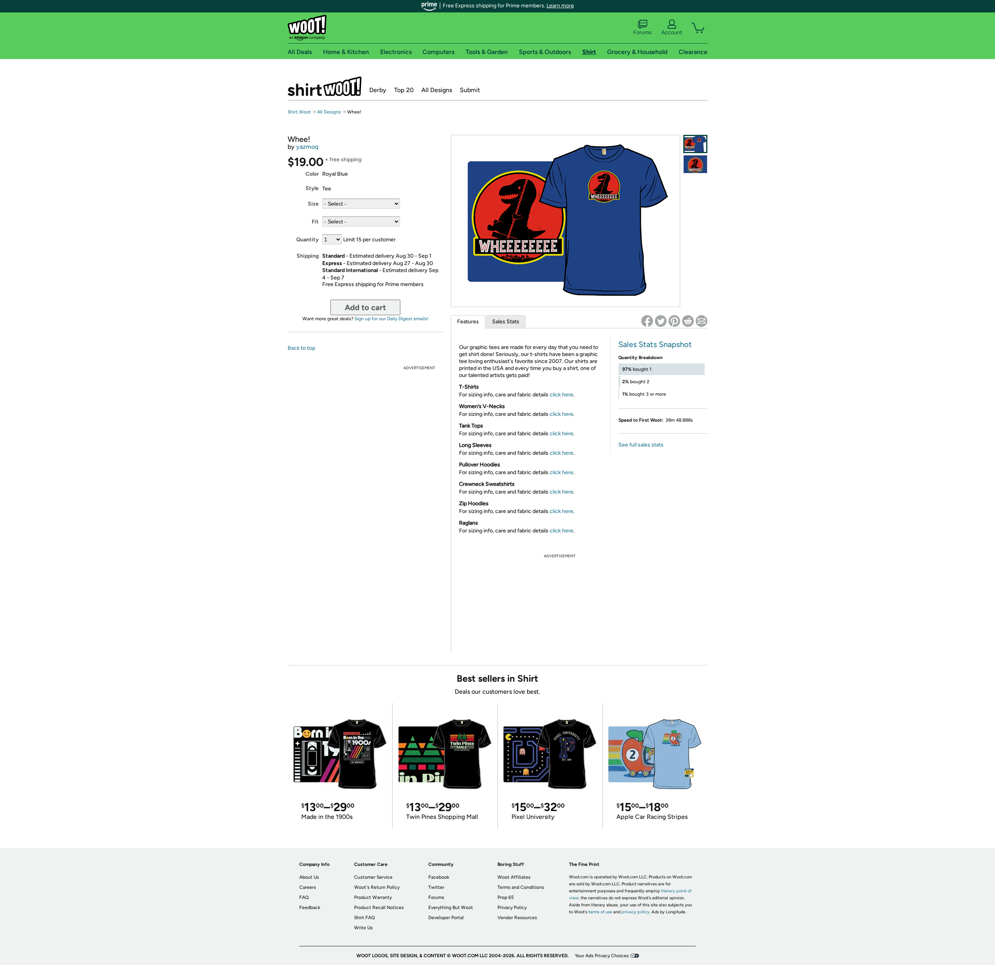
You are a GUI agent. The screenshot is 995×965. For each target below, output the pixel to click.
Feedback (309, 907)
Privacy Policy (512, 907)
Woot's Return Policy (377, 887)
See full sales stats (640, 444)
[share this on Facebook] (647, 321)
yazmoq (307, 146)
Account (671, 32)
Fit (315, 221)
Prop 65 (506, 897)
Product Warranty (373, 897)
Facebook (438, 877)
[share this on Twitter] (661, 321)
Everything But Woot (450, 907)
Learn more (560, 5)
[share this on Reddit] (688, 321)
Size (313, 204)
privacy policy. (635, 911)
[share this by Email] (701, 321)
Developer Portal (446, 917)
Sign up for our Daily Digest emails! (391, 318)
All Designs (436, 90)
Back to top (301, 348)
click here (561, 394)
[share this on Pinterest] (674, 321)
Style (312, 188)
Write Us (363, 927)
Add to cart (365, 307)
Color (312, 174)
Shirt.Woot (324, 86)
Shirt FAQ (364, 917)
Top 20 (404, 90)
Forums (642, 32)
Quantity (307, 239)
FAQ (304, 897)
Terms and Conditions (521, 887)
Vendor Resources (517, 917)
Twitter (436, 887)
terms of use (600, 911)
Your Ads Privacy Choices (602, 955)
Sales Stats (505, 321)
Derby (377, 90)
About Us (309, 877)
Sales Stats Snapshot (655, 344)
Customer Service (373, 877)
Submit (470, 90)
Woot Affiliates (514, 877)
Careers (307, 887)
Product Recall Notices (379, 907)
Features (468, 321)
